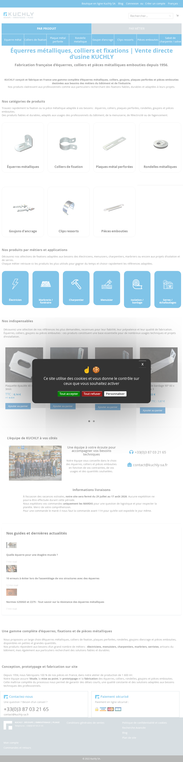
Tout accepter (69, 394)
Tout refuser (92, 394)
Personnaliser (115, 394)
